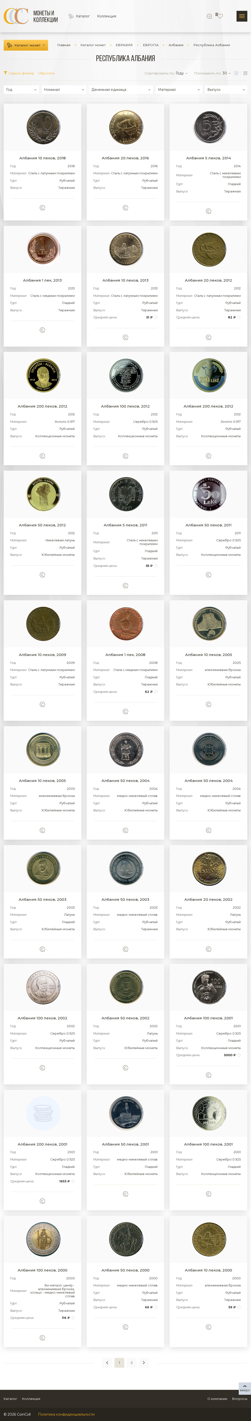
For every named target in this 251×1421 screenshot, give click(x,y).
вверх (245, 1390)
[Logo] (31, 16)
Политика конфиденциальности (66, 1414)
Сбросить (46, 73)
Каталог (83, 16)
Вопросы (239, 1399)
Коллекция (106, 16)
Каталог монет (27, 45)
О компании (217, 1399)
